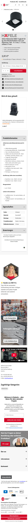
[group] (14, 113)
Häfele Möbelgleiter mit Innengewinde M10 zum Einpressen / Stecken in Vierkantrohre (13, 121)
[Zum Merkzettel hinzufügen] (25, 35)
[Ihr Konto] (22, 4)
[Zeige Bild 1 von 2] (13, 29)
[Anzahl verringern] (3, 71)
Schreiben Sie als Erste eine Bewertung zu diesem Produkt (14, 240)
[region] (14, 21)
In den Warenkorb (18, 71)
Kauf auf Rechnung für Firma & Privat (14, 88)
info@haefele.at (9, 378)
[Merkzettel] (19, 4)
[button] (14, 124)
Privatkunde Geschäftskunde (18, 2)
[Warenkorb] (26, 4)
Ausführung (5, 63)
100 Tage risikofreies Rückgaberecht (14, 79)
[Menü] (1, 4)
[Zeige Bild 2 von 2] (14, 29)
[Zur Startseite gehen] (6, 5)
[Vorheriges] (2, 21)
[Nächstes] (25, 21)
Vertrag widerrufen (6, 477)
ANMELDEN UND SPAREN (14, 420)
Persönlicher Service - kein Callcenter (14, 82)
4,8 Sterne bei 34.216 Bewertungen (13, 85)
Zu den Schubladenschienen (10, 341)
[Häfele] (9, 35)
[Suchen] (15, 4)
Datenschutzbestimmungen (15, 427)
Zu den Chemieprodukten (10, 318)
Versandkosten (22, 481)
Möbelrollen (5, 388)
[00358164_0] (14, 20)
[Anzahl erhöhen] (7, 71)
